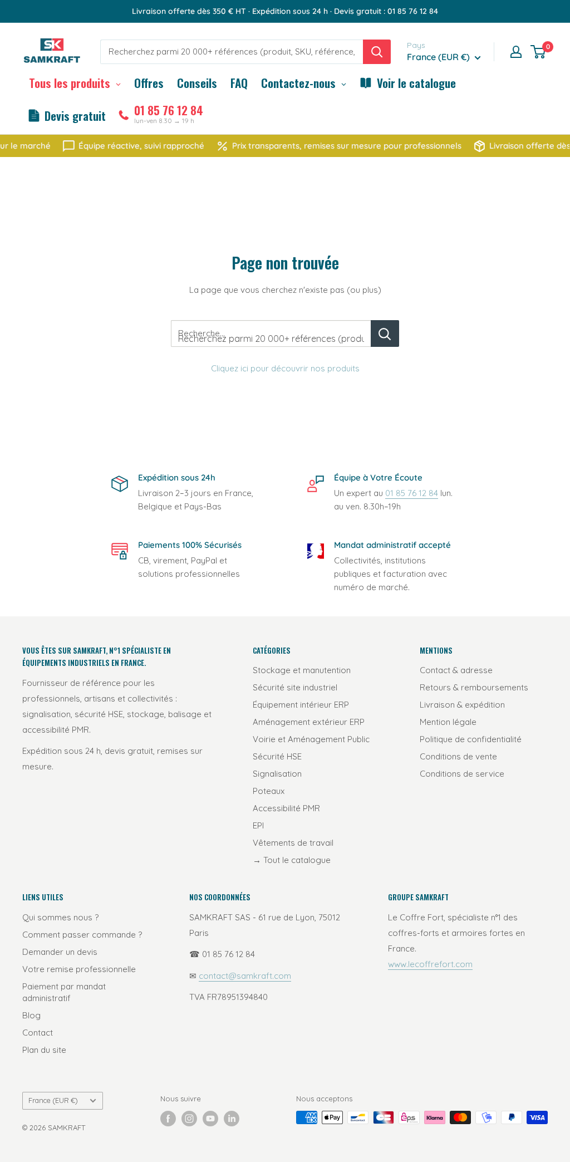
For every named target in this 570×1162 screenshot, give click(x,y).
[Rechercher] (377, 52)
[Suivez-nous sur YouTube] (210, 1118)
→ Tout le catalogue (292, 860)
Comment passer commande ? (82, 934)
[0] (539, 51)
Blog (31, 1015)
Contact (37, 1032)
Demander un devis (59, 952)
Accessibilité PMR (286, 808)
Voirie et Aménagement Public (311, 739)
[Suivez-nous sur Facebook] (168, 1118)
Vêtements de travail (293, 842)
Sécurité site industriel (295, 687)
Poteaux (268, 791)
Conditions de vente (458, 756)
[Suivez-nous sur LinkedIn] (231, 1118)
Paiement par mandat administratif (64, 992)
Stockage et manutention (302, 670)
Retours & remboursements (474, 687)
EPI (258, 825)
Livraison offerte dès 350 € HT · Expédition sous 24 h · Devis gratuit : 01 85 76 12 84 (285, 11)
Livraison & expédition (462, 704)
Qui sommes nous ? (60, 917)
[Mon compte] (516, 52)
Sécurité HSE (277, 756)
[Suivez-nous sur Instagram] (189, 1118)
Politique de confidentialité (471, 739)
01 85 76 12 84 (411, 493)
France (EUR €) (53, 1100)
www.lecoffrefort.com (430, 964)
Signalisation (277, 773)
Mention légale (448, 722)
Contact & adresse (456, 670)
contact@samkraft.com (245, 975)
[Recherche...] (385, 333)
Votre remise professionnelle (79, 969)
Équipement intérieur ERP (301, 704)
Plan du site (44, 1050)
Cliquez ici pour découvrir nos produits (285, 368)
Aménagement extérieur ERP (309, 722)
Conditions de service (462, 773)
